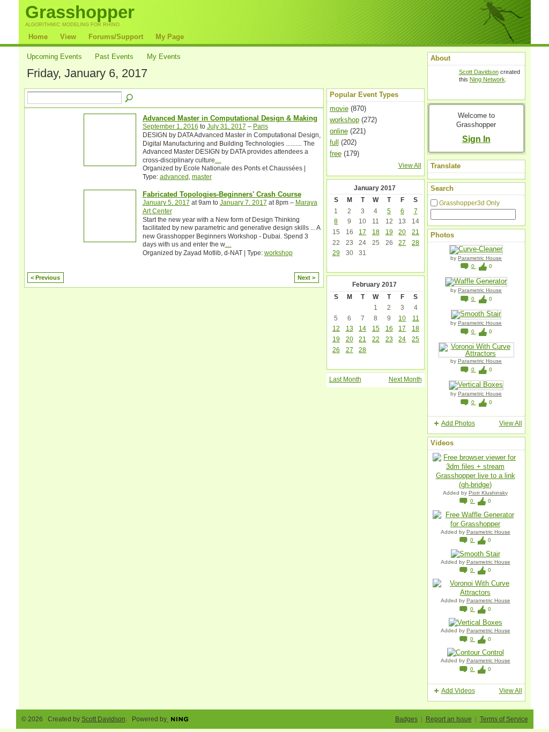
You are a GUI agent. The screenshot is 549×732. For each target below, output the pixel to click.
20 (402, 232)
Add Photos (458, 423)
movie (339, 108)
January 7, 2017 (243, 202)
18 (376, 232)
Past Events (114, 57)
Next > (306, 277)
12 (336, 328)
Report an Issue (449, 719)
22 (376, 339)
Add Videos (458, 690)
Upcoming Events (54, 57)
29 (336, 253)
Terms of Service (504, 719)
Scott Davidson (479, 72)
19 (389, 232)
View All (409, 165)
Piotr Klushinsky (488, 493)
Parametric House (480, 258)
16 (389, 328)
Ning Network (487, 79)
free (336, 154)
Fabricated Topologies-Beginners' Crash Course (222, 194)
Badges (406, 719)
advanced (174, 177)
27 (402, 243)
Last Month (345, 379)
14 (362, 328)
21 (415, 232)
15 (376, 328)
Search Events (130, 98)
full (334, 142)
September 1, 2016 (170, 126)
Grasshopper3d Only (469, 203)
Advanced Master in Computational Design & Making (230, 118)
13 (349, 328)
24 (402, 339)
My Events (164, 57)
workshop (278, 253)
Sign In (476, 139)
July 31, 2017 (226, 126)
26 (336, 350)
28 (415, 243)
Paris (260, 126)
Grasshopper (80, 12)
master (202, 177)
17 (362, 232)
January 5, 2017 (166, 202)
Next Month (405, 379)
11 (415, 318)
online (339, 131)
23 (389, 339)
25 (415, 339)
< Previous (45, 277)
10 (402, 318)
